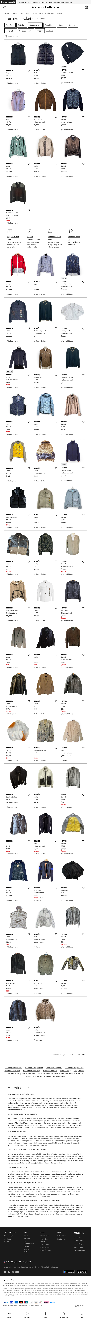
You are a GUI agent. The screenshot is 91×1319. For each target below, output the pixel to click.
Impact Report (79, 1244)
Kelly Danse (79, 1070)
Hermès (15, 13)
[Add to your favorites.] (28, 70)
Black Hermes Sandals (56, 1076)
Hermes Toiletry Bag (16, 1073)
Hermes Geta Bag (12, 1070)
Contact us (61, 1239)
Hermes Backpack (54, 1067)
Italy (41, 1305)
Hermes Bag (65, 1070)
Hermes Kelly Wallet (34, 1067)
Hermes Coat (34, 1073)
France (5, 1305)
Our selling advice (44, 1240)
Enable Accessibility (8, 2)
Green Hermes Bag (31, 1070)
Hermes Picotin (50, 1070)
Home (6, 13)
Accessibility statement (12, 1267)
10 (79, 1054)
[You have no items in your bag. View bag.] (86, 7)
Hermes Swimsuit (50, 1073)
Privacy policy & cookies (49, 1267)
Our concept (8, 1236)
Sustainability (79, 1241)
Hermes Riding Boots (34, 1076)
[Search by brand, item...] (4, 7)
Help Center (61, 1236)
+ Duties (68, 756)
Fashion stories (79, 1250)
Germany (31, 1305)
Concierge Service (7, 1240)
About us (77, 1237)
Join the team (79, 1247)
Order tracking (27, 1237)
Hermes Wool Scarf (13, 1067)
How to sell (44, 1236)
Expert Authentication (33, 238)
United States (23, 1305)
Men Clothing (26, 13)
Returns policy (26, 1250)
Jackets (38, 13)
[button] (86, 7)
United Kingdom (13, 1305)
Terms (37, 1267)
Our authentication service (29, 1243)
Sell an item (44, 1244)
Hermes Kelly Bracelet (71, 1073)
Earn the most (74, 236)
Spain (37, 1305)
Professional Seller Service (45, 1249)
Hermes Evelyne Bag (74, 1067)
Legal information (27, 1267)
